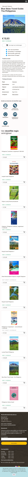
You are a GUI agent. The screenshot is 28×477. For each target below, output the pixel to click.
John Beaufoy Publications (18, 87)
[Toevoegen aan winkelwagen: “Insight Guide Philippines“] (24, 182)
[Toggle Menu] (26, 1)
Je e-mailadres (4, 437)
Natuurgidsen (15, 94)
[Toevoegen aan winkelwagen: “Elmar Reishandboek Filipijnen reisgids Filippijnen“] (24, 282)
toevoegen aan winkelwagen (15, 45)
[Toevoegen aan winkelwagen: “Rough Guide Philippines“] (24, 307)
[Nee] (26, 472)
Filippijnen (14, 81)
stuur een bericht (20, 462)
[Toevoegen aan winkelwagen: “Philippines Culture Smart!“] (24, 408)
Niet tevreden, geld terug (14, 53)
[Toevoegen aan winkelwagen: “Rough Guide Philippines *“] (24, 257)
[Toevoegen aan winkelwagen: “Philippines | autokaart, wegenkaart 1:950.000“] (24, 157)
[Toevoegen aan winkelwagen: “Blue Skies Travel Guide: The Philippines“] (24, 382)
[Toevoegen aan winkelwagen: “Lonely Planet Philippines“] (24, 358)
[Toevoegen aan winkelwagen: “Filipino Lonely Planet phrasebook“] (24, 207)
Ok (14, 474)
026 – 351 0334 (4, 419)
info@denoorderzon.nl (6, 421)
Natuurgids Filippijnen (7, 6)
